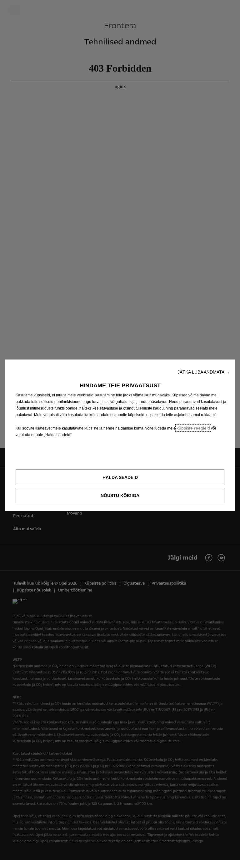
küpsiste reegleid (193, 427)
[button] (204, 372)
